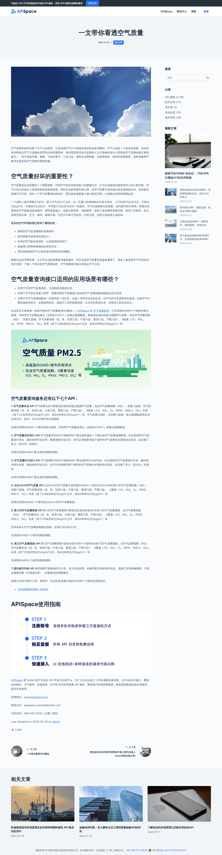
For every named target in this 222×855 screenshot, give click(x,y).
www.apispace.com (36, 697)
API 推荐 (170, 97)
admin (56, 721)
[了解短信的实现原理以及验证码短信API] (179, 804)
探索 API (92, 3)
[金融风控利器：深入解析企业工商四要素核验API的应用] (111, 804)
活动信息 (170, 112)
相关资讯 (170, 117)
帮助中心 (182, 11)
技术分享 (118, 42)
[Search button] (207, 77)
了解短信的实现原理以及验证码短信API (170, 827)
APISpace (167, 11)
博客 (193, 11)
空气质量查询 (101, 310)
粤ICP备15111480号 (137, 850)
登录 (206, 11)
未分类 (169, 107)
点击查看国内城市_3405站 (33, 589)
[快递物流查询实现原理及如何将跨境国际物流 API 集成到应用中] (42, 804)
